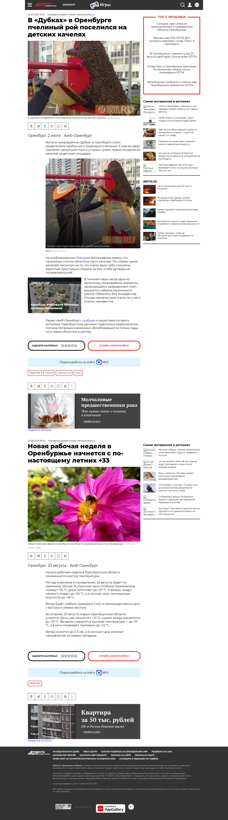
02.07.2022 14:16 (36, 14)
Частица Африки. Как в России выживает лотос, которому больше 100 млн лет (178, 168)
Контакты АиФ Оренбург (93, 755)
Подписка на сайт (162, 752)
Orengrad (83, 258)
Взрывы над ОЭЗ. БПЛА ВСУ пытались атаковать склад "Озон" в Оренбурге (172, 41)
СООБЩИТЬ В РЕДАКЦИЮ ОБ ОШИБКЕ (138, 759)
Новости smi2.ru (39, 430)
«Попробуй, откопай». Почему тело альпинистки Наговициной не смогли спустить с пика (178, 488)
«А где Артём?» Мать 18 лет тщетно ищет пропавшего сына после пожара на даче (178, 464)
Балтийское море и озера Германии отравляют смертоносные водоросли (178, 222)
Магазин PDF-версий (64, 755)
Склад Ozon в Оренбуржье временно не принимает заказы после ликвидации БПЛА (171, 69)
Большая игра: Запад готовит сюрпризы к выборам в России (174, 199)
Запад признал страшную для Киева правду (177, 210)
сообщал (89, 320)
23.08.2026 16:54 (36, 440)
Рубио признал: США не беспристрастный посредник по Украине (175, 235)
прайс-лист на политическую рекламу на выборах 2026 (84, 759)
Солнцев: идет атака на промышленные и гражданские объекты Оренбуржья (172, 26)
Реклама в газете (144, 755)
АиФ (38, 547)
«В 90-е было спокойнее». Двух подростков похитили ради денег (177, 119)
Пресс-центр (90, 752)
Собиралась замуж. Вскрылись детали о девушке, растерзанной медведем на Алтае (177, 499)
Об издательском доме (66, 752)
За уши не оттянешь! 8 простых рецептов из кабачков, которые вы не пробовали (179, 156)
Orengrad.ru (113, 117)
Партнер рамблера (83, 807)
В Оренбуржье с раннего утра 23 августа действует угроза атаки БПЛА (172, 55)
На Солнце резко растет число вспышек (174, 187)
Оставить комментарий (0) (114, 345)
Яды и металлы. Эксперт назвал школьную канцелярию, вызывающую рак (176, 476)
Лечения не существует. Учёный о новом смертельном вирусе (177, 143)
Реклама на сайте (121, 755)
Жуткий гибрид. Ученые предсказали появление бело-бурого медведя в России (179, 452)
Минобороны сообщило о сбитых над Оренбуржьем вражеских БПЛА (171, 84)
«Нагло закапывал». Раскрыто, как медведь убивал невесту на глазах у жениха (178, 109)
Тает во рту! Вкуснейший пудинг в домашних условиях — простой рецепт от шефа (177, 132)
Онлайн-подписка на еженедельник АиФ (124, 752)
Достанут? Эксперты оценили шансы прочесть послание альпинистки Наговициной (179, 511)
